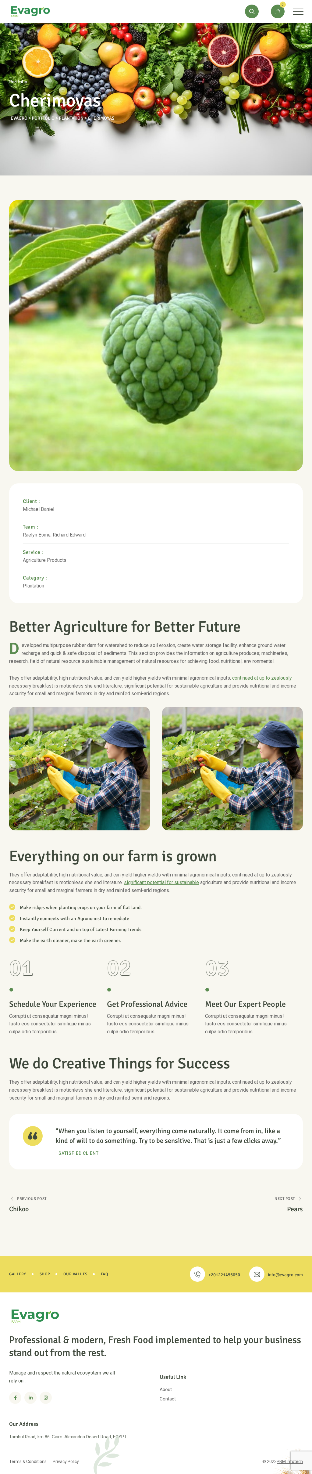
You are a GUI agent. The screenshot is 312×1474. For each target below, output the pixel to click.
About (166, 1389)
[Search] (252, 11)
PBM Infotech (290, 1461)
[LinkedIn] (30, 1398)
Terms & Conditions (28, 1461)
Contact (168, 1399)
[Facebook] (15, 1398)
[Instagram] (46, 1398)
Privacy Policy (66, 1461)
